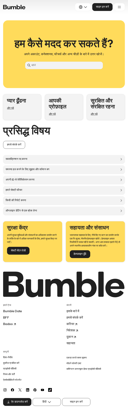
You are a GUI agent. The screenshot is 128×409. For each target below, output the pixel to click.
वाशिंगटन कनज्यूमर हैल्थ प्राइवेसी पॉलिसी (83, 369)
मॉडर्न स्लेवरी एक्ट (73, 363)
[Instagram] (5, 390)
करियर (70, 324)
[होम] (14, 7)
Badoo (8, 324)
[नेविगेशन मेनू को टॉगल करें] (119, 7)
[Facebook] (12, 390)
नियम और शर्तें (9, 374)
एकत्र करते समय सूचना (76, 358)
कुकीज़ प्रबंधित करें (11, 363)
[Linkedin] (27, 390)
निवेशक (70, 330)
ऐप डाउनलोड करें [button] (19, 402)
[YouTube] (42, 390)
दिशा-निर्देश (8, 357)
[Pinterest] (35, 390)
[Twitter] (20, 390)
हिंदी (44, 402)
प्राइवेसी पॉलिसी (10, 369)
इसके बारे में (72, 311)
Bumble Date (12, 311)
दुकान (69, 337)
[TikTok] (50, 390)
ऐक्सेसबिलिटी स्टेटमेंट (12, 380)
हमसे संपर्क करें (74, 317)
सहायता (70, 343)
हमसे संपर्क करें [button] (14, 144)
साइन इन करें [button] (102, 7)
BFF (6, 317)
